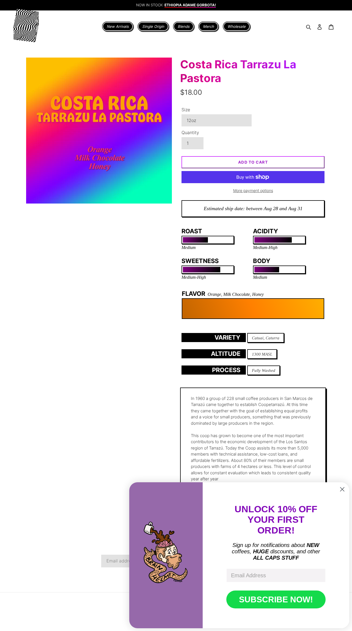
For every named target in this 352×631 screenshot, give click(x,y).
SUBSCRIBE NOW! (276, 599)
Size (186, 109)
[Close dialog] (342, 489)
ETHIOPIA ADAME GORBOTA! (190, 3)
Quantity (190, 132)
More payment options (253, 190)
